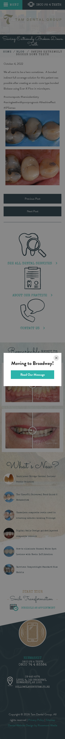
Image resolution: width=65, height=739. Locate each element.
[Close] (56, 358)
